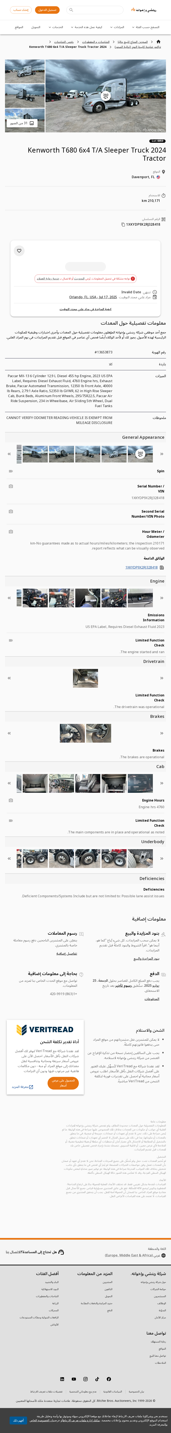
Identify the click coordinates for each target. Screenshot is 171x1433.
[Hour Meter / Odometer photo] (11, 532)
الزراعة (55, 1303)
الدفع (109, 1310)
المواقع (19, 27)
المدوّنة (162, 1310)
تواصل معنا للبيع (158, 1356)
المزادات (119, 27)
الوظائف (161, 1303)
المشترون (107, 1282)
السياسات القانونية (112, 1392)
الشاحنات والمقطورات (47, 1296)
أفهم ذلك (18, 1420)
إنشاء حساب (20, 10)
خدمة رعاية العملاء (48, 279)
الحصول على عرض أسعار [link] (63, 1083)
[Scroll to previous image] (161, 454)
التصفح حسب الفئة (147, 27)
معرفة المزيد (20, 1086)
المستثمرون (160, 1296)
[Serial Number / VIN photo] (11, 486)
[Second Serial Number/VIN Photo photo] (11, 511)
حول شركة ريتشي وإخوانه (153, 1282)
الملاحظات (160, 1363)
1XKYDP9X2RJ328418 (141, 567)
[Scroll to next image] (9, 454)
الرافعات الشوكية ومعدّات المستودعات (39, 1318)
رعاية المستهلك (158, 1342)
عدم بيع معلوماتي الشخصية (83, 1392)
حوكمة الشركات (158, 1289)
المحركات (54, 1310)
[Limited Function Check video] (11, 640)
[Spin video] (11, 471)
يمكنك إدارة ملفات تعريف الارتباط (81, 1420)
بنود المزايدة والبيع (146, 958)
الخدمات (57, 27)
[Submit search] (71, 9)
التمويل (35, 27)
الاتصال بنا (13, 1252)
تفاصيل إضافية (66, 953)
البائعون (108, 1289)
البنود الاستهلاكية (50, 1289)
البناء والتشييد (52, 1282)
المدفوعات (152, 999)
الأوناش (54, 1325)
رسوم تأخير (123, 985)
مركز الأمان (160, 1318)
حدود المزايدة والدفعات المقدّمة (96, 1303)
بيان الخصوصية (136, 1392)
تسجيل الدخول (47, 10)
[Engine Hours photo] (11, 800)
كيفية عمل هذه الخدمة (88, 27)
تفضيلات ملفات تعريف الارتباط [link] (46, 1392)
